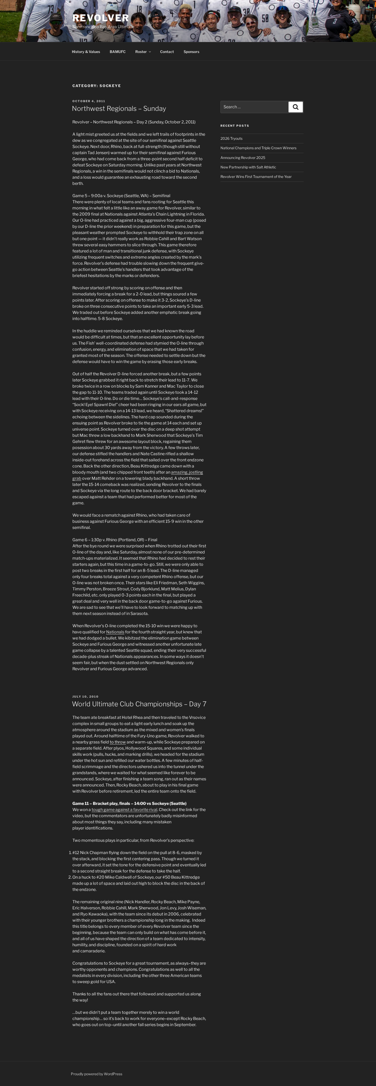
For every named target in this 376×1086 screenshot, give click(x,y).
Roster (141, 51)
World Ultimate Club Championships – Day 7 (139, 704)
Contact (167, 51)
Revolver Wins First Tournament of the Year (256, 176)
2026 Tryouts (231, 138)
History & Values (86, 51)
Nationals (115, 632)
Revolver (100, 18)
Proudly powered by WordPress (96, 1074)
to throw (118, 742)
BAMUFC (118, 51)
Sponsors (191, 51)
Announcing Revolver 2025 (242, 157)
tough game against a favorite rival (124, 809)
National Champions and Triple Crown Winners (258, 148)
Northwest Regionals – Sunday (119, 108)
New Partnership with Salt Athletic (248, 167)
